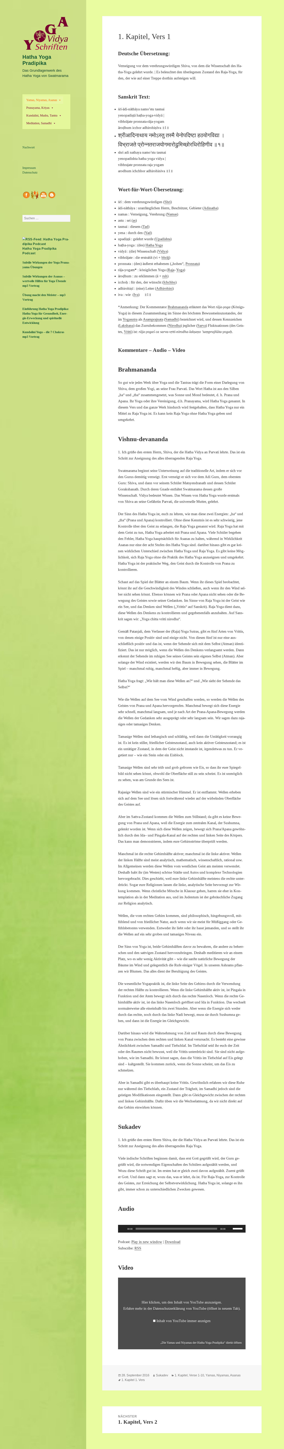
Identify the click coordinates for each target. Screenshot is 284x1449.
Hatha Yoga (154, 245)
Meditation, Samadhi (39, 123)
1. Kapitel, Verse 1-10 (189, 1375)
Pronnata (192, 264)
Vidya (162, 251)
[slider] (238, 1228)
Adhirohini (164, 288)
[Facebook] (26, 194)
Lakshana (126, 325)
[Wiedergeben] (123, 1229)
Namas (172, 214)
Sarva (201, 325)
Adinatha (210, 208)
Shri (167, 202)
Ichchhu (169, 282)
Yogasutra (130, 319)
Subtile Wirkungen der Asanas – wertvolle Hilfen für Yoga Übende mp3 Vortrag (44, 281)
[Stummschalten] (230, 1229)
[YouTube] (43, 194)
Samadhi (171, 319)
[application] (182, 1229)
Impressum (29, 167)
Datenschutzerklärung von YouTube (196, 1308)
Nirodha (174, 325)
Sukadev (162, 1375)
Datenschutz (29, 172)
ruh (164, 276)
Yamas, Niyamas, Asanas (41, 100)
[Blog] (52, 194)
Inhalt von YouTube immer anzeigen (183, 1321)
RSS (137, 1248)
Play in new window (146, 1242)
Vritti (127, 332)
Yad (148, 233)
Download (172, 1242)
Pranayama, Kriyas (37, 107)
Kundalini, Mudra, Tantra (41, 115)
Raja (171, 270)
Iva (136, 295)
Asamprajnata (153, 319)
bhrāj (165, 257)
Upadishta (163, 239)
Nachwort (28, 147)
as (134, 220)
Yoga (180, 270)
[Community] (35, 194)
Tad (145, 227)
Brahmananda (178, 307)
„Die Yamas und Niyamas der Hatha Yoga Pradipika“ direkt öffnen (201, 1342)
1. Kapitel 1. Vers (133, 1380)
